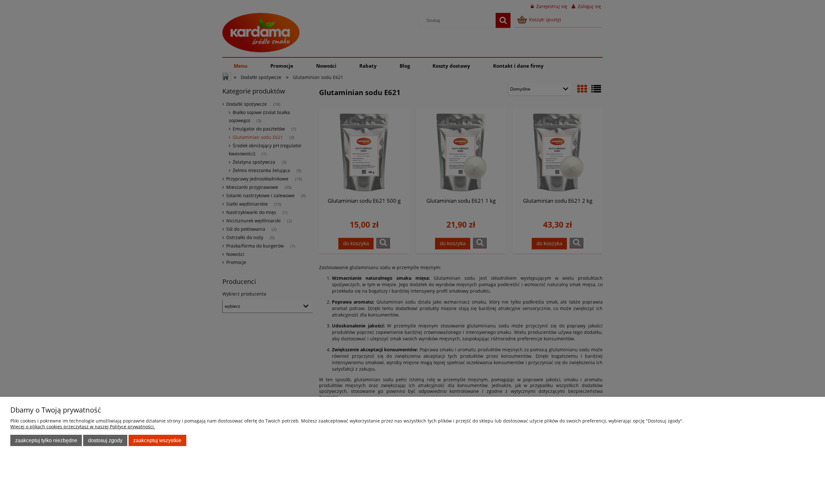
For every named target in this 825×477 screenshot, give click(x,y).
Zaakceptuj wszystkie (157, 440)
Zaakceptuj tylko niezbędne (46, 440)
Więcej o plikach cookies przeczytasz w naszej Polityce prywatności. (82, 426)
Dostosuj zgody (105, 440)
